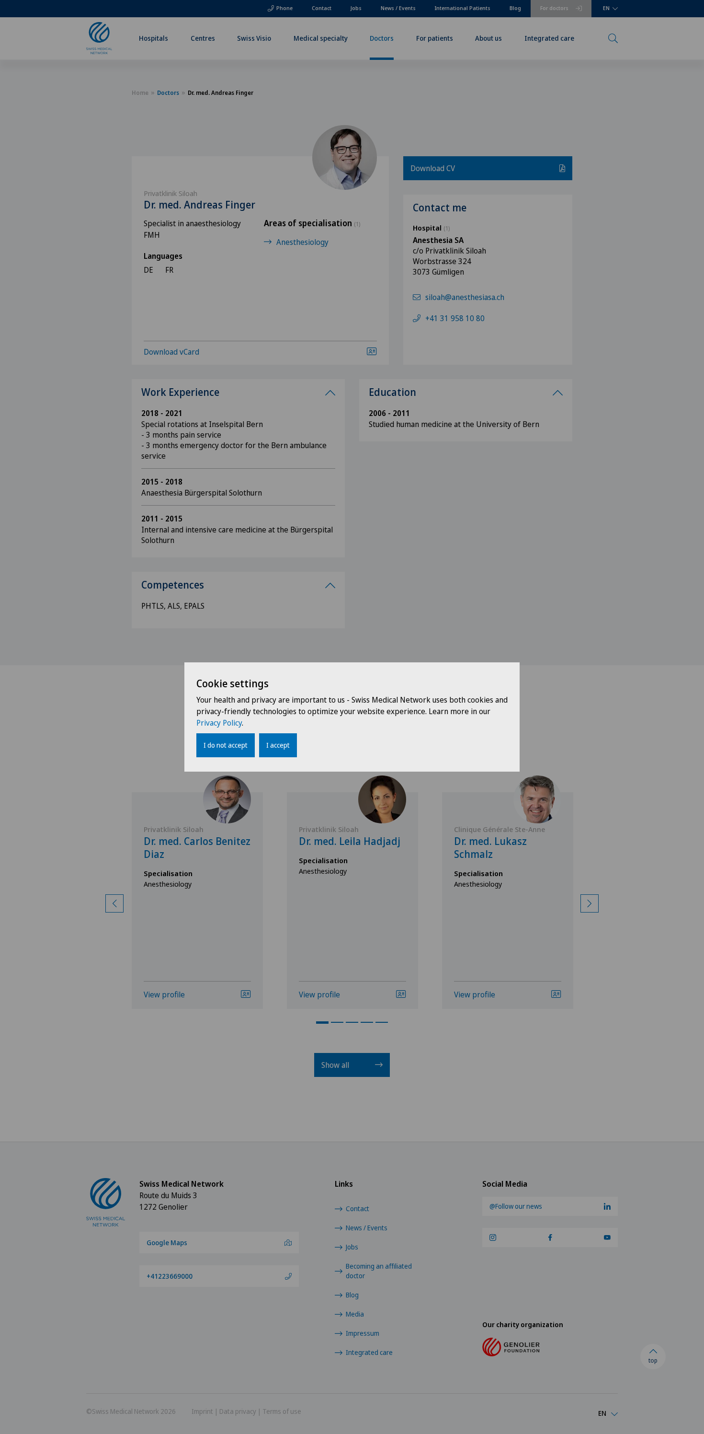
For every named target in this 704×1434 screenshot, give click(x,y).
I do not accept (226, 745)
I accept (278, 745)
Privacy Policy (219, 722)
